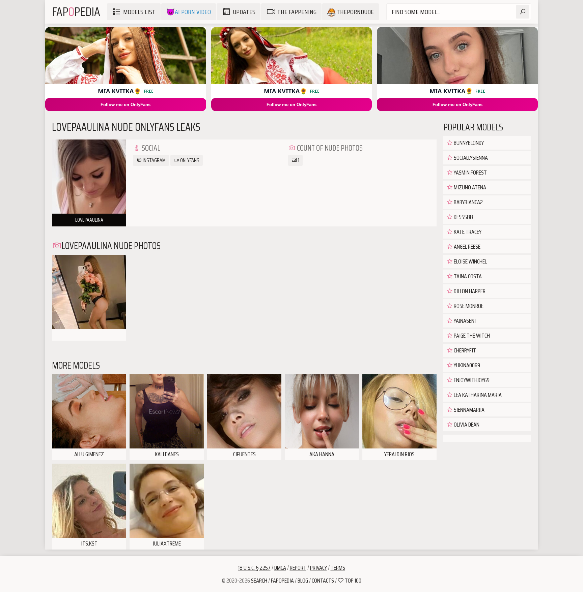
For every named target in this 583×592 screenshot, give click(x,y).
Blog (303, 580)
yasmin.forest (470, 172)
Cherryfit (464, 350)
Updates (244, 11)
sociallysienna (470, 157)
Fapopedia (282, 580)
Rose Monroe (468, 306)
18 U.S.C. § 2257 (254, 567)
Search (259, 580)
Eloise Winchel (470, 261)
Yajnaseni (464, 320)
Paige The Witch (471, 335)
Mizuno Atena (469, 187)
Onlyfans (189, 160)
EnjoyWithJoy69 (471, 380)
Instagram (154, 160)
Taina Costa (467, 276)
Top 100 (352, 580)
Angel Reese (466, 246)
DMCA (280, 567)
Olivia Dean (466, 424)
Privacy (318, 567)
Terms (338, 567)
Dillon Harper (469, 291)
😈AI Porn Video (188, 11)
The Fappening (296, 11)
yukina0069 (466, 365)
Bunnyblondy (468, 143)
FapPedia (76, 11)
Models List (139, 11)
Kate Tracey (467, 232)
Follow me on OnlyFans (125, 104)
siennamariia (468, 409)
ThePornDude (354, 11)
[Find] (522, 12)
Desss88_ (464, 217)
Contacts (323, 580)
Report (298, 567)
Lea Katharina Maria (477, 395)
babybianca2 (468, 202)
